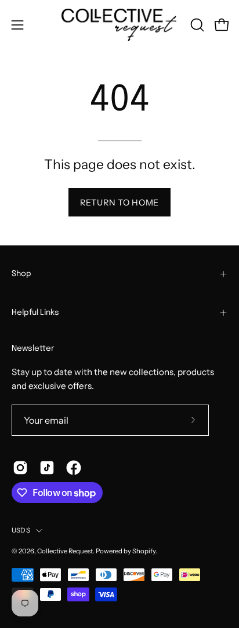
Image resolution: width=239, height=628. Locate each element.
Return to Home (119, 202)
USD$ (21, 530)
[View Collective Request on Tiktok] (47, 467)
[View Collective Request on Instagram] (20, 467)
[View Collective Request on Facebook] (73, 467)
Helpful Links (35, 313)
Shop (21, 274)
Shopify (143, 551)
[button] (196, 25)
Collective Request (65, 551)
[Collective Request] (119, 25)
